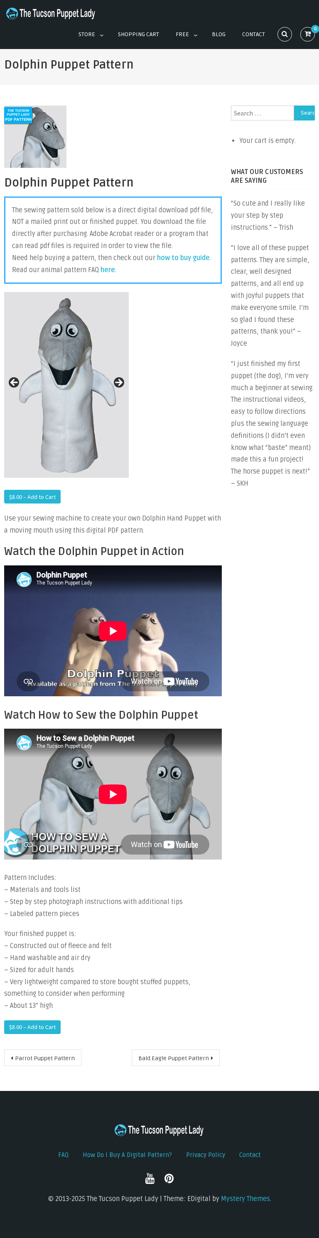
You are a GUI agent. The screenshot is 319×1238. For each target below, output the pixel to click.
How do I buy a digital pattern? (127, 1155)
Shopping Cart (138, 34)
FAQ (63, 1155)
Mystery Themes (245, 1199)
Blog (219, 34)
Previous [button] (14, 383)
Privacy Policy (205, 1155)
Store (87, 34)
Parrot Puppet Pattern (45, 1058)
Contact (253, 34)
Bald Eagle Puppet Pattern (173, 1058)
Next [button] (118, 383)
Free (182, 34)
